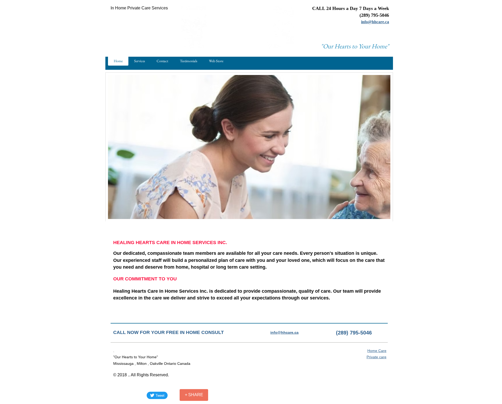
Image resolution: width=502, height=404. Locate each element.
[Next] (385, 146)
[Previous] (112, 146)
